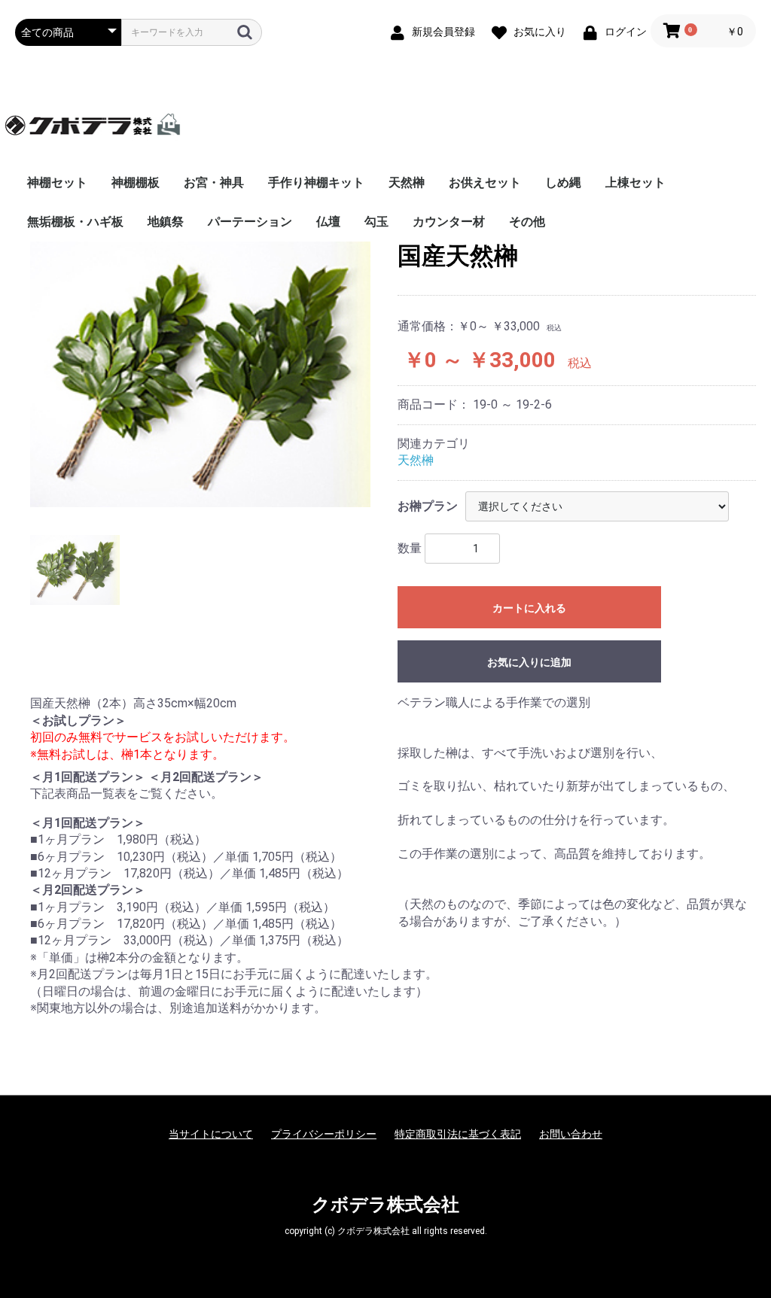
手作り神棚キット (316, 182)
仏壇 (328, 221)
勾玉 (376, 221)
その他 (527, 221)
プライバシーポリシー (323, 1134)
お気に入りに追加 (529, 662)
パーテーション (250, 221)
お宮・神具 (214, 182)
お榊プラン (428, 506)
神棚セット (57, 182)
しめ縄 (563, 182)
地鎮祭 (166, 221)
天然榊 (407, 182)
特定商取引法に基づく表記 (458, 1134)
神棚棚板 (135, 182)
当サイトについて (211, 1134)
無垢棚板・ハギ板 (75, 221)
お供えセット (485, 182)
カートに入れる (529, 608)
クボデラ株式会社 (385, 1204)
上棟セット (635, 182)
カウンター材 (449, 221)
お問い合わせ (570, 1134)
